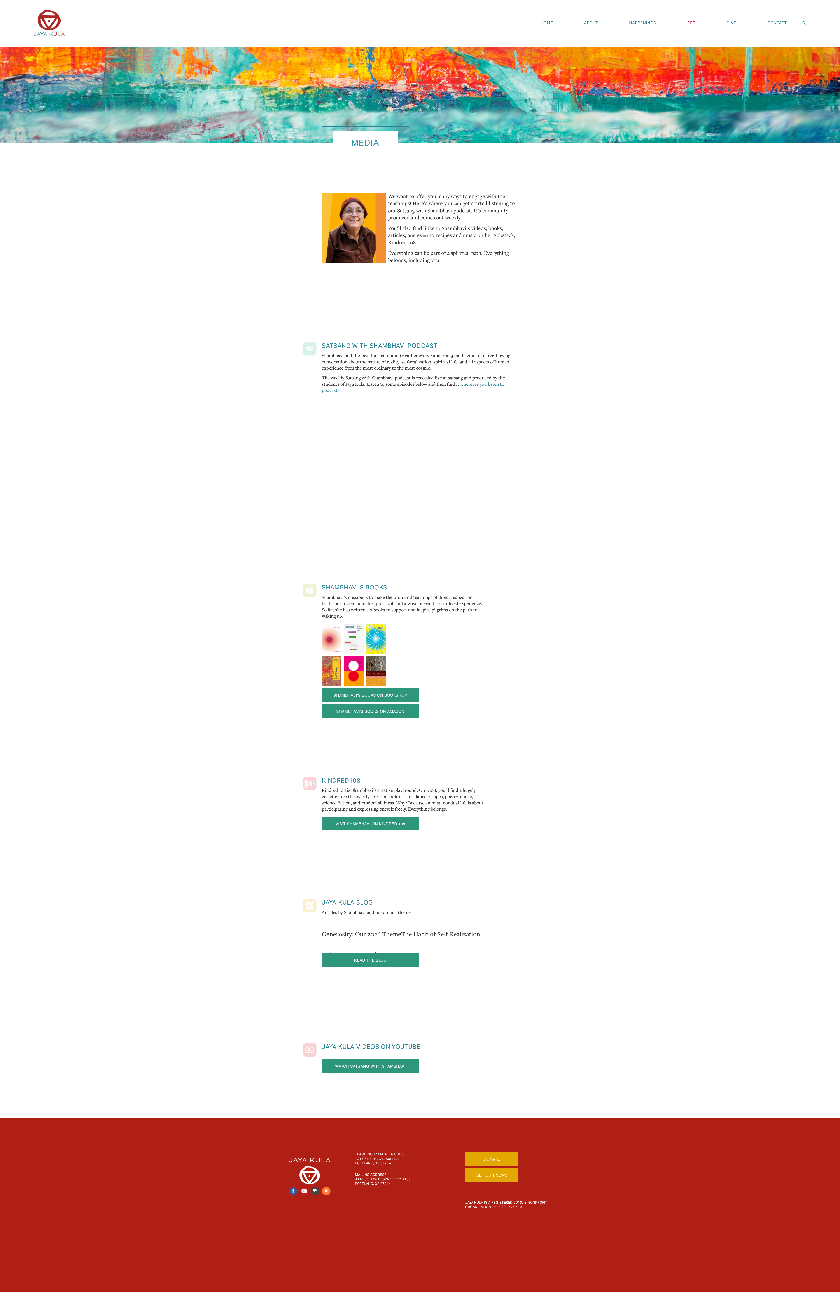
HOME (547, 22)
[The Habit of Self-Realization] (440, 925)
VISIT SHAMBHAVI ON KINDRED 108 (370, 823)
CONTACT (777, 22)
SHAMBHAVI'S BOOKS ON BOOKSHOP (370, 695)
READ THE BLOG (370, 960)
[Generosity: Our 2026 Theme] (361, 925)
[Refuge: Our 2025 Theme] (355, 945)
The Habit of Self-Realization (440, 934)
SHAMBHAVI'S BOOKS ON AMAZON (370, 711)
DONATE (491, 1159)
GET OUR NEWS (492, 1175)
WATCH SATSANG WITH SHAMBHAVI (370, 1066)
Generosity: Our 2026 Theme (361, 934)
